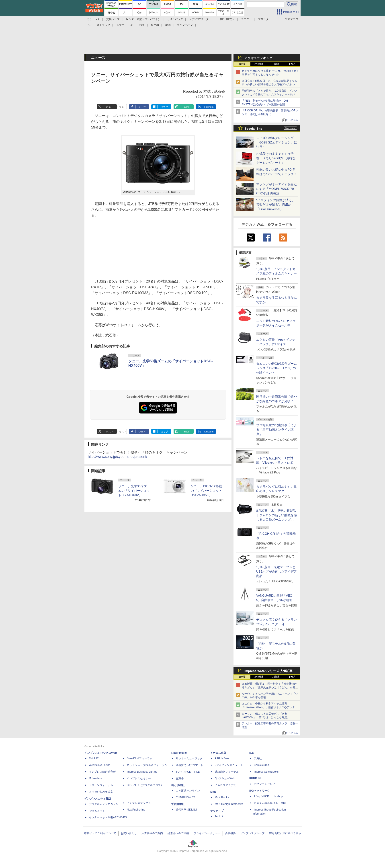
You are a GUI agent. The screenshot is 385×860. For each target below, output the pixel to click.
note (186, 107)
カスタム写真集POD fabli (270, 803)
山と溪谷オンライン (188, 790)
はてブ (164, 107)
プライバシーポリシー (207, 833)
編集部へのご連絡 (178, 833)
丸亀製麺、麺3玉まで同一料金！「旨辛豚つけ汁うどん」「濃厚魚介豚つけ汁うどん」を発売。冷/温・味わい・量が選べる (269, 687)
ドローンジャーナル (101, 785)
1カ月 (292, 64)
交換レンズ (113, 19)
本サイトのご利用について (100, 833)
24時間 (258, 64)
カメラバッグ (175, 19)
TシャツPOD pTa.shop (268, 796)
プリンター (264, 19)
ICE (251, 752)
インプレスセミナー (139, 778)
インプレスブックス (139, 803)
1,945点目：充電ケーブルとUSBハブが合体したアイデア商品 (276, 571)
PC (88, 25)
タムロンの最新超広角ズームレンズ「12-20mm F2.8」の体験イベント (276, 368)
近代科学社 (178, 804)
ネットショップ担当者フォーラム (147, 765)
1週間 (275, 64)
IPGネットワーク (259, 790)
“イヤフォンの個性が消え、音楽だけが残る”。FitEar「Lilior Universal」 (275, 204)
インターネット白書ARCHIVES (108, 817)
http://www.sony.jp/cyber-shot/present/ (117, 457)
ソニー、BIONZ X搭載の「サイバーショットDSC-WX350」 (206, 490)
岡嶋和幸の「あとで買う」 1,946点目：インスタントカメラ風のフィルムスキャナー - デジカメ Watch (269, 94)
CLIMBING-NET (185, 797)
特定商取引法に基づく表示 (285, 833)
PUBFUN (255, 778)
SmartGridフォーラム (139, 758)
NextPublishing (136, 809)
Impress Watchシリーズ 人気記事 (268, 671)
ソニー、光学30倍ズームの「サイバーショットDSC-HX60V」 (134, 490)
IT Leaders (95, 778)
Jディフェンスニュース (229, 765)
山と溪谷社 (178, 785)
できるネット (97, 810)
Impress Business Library (142, 771)
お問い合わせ (129, 833)
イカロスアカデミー (227, 785)
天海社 (258, 758)
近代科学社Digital (186, 809)
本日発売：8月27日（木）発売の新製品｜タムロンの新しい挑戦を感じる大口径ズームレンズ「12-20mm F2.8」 (270, 84)
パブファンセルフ (264, 784)
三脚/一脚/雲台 (226, 19)
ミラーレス (93, 19)
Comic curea (261, 765)
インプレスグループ (252, 833)
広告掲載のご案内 (152, 833)
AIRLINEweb (222, 758)
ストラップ (103, 25)
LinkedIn (208, 107)
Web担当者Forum (99, 765)
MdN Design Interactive (229, 804)
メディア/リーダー (200, 19)
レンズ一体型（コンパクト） (143, 19)
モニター (246, 19)
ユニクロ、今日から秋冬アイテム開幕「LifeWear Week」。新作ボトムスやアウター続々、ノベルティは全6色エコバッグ (270, 707)
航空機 (155, 25)
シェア (142, 107)
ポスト (109, 107)
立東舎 (180, 778)
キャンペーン (185, 25)
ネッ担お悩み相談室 (101, 791)
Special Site (253, 128)
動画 (168, 25)
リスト (122, 107)
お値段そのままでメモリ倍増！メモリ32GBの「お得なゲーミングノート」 (275, 158)
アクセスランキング (258, 58)
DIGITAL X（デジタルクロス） (145, 785)
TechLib (219, 816)
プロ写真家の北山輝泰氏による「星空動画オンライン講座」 (276, 429)
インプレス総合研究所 (102, 771)
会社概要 (230, 833)
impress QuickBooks (266, 771)
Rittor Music (179, 752)
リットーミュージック (189, 758)
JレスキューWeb (225, 778)
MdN (213, 791)
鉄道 (142, 25)
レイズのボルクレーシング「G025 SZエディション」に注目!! (276, 142)
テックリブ (217, 810)
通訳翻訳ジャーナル (227, 771)
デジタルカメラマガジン (103, 804)
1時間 (242, 64)
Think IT (93, 758)
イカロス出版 (218, 752)
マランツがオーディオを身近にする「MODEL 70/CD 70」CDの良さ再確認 (276, 188)
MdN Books (222, 797)
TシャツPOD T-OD (188, 771)
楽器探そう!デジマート (189, 765)
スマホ (120, 25)
